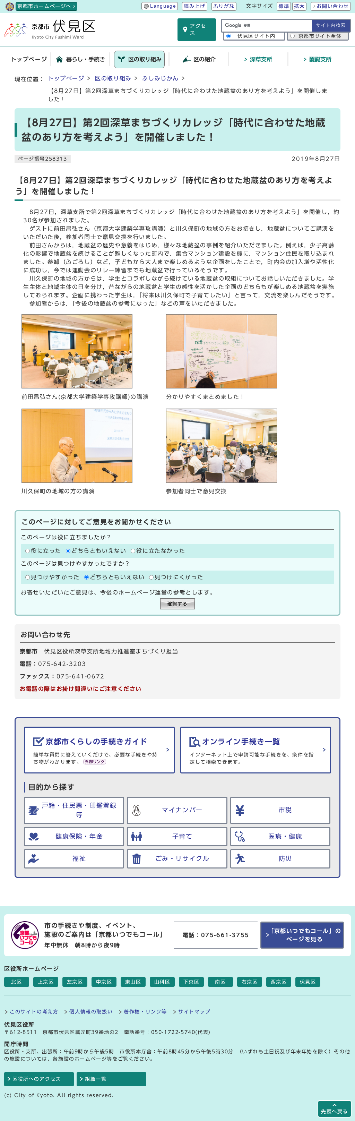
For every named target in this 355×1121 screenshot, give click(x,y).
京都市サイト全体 (320, 36)
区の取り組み (113, 78)
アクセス (198, 29)
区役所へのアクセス (36, 1079)
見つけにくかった (179, 577)
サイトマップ (194, 1011)
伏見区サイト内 (256, 36)
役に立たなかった (160, 551)
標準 (283, 6)
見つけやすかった (55, 577)
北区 (16, 981)
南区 (220, 981)
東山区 (133, 981)
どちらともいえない (98, 551)
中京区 (104, 981)
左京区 (75, 981)
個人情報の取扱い (91, 1011)
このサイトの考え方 (34, 1011)
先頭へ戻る (334, 1111)
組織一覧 (95, 1079)
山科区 (162, 981)
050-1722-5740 (173, 1032)
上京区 (46, 981)
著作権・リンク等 (145, 1011)
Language (163, 6)
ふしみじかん (160, 78)
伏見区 (308, 981)
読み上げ (194, 6)
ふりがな (224, 6)
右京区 (250, 981)
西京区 (279, 981)
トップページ (66, 78)
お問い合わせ (333, 6)
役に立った (46, 551)
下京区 (191, 981)
